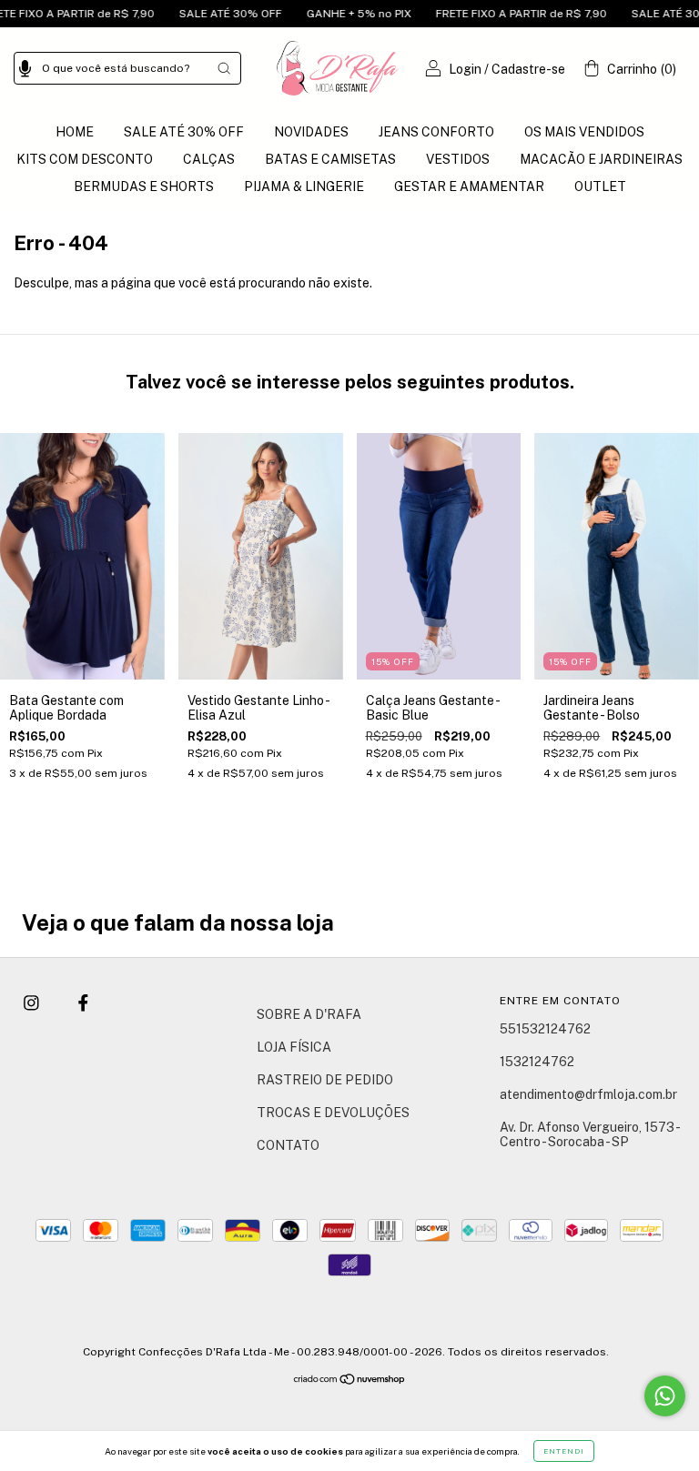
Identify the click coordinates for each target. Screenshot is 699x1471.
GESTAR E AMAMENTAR (469, 186)
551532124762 (545, 1029)
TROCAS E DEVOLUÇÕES (333, 1112)
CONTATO (288, 1145)
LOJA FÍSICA (294, 1047)
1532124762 (537, 1061)
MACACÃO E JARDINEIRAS (601, 159)
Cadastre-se (528, 69)
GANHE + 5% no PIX (333, 13)
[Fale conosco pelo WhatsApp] (664, 1395)
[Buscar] (223, 68)
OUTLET (600, 186)
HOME (75, 132)
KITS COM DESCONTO (84, 159)
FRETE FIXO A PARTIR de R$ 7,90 (495, 13)
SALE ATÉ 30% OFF (205, 13)
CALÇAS (209, 159)
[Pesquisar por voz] (25, 65)
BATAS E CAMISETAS (330, 159)
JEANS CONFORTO (436, 132)
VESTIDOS (458, 159)
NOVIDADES (311, 132)
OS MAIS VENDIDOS (584, 132)
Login (465, 69)
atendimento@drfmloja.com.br (588, 1094)
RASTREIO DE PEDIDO (325, 1080)
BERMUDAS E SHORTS (144, 186)
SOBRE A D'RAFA (309, 1014)
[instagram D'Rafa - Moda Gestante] (33, 1003)
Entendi (563, 1451)
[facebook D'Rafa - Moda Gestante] (83, 1003)
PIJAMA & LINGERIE (304, 186)
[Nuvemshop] (350, 1381)
